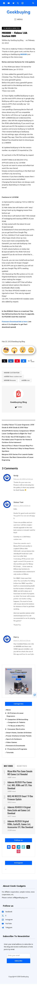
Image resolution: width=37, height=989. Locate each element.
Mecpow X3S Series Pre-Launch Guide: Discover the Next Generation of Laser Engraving (18, 457)
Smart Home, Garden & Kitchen (19, 732)
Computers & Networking (17, 719)
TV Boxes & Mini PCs (11, 28)
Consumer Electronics (16, 729)
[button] (18, 19)
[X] (18, 3)
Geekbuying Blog (16, 40)
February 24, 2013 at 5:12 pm (23, 479)
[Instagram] (13, 3)
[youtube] (8, 3)
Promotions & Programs (17, 749)
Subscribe (18, 961)
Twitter (19, 407)
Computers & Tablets (16, 722)
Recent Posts (22, 766)
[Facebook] (4, 3)
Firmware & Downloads (15, 746)
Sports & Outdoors (14, 739)
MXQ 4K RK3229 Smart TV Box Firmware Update (20, 797)
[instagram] (22, 3)
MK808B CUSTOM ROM (11, 373)
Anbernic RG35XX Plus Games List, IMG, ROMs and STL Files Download (20, 785)
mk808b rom (25, 380)
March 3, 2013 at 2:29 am (22, 640)
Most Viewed (8, 766)
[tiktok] (23, 847)
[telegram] (18, 847)
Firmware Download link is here (14, 322)
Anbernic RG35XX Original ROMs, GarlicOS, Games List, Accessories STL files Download (20, 824)
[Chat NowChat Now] (34, 694)
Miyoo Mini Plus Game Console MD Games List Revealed (20, 773)
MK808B (23, 54)
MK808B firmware (10, 380)
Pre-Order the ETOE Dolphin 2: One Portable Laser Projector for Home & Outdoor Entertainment (17, 439)
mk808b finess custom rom (13, 376)
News (8, 710)
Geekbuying (18, 11)
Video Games (11, 742)
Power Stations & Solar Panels (18, 736)
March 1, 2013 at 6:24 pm (22, 506)
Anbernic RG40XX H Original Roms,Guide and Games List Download (19, 810)
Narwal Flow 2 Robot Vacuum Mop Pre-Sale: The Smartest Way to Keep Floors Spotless (18, 448)
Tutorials (10, 752)
